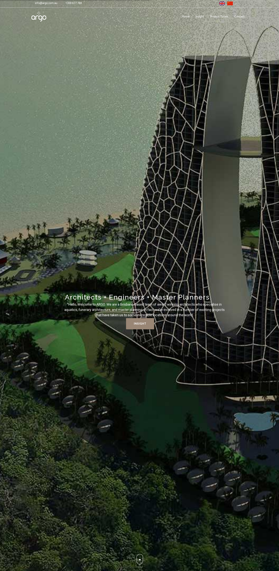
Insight (200, 16)
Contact (239, 16)
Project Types (219, 16)
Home (186, 16)
